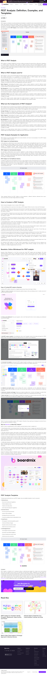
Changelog (35, 663)
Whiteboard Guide (36, 651)
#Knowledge (3, 7)
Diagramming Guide (36, 657)
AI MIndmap (27, 651)
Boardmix (7, 424)
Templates (35, 660)
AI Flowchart (27, 654)
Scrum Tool (19, 651)
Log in (40, 4)
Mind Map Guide (36, 654)
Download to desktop (29, 588)
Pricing (36, 4)
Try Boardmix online (18, 588)
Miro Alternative (19, 654)
